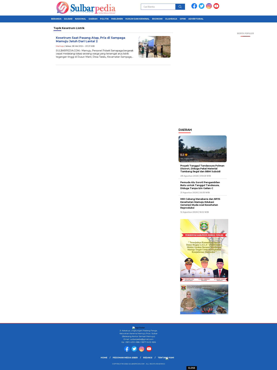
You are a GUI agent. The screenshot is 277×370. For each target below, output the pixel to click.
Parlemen (117, 19)
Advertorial (196, 19)
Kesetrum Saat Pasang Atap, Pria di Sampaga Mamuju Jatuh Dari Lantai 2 (90, 39)
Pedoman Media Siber (125, 357)
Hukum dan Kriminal (137, 19)
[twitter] (202, 8)
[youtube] (217, 8)
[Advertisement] (245, 85)
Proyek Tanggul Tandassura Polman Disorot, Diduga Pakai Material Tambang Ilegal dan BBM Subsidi (202, 168)
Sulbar (68, 19)
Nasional (80, 19)
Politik (104, 19)
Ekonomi (157, 19)
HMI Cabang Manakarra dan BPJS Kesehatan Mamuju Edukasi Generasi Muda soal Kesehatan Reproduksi (200, 203)
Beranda (56, 19)
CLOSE (191, 368)
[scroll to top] (266, 365)
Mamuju (60, 46)
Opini (183, 19)
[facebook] (194, 8)
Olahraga (171, 19)
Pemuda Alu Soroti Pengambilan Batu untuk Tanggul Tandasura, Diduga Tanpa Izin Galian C (200, 185)
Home (104, 357)
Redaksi (147, 357)
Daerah (93, 19)
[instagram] (209, 8)
